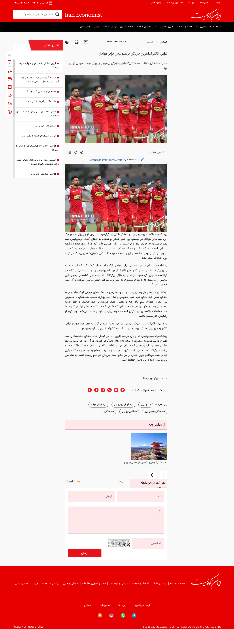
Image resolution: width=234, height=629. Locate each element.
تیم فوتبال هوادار (98, 404)
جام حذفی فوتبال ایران (154, 411)
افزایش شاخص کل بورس (42, 174)
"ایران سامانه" (20, 627)
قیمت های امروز (142, 605)
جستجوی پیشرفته (175, 2)
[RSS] (100, 615)
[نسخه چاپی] (67, 42)
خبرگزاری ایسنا (151, 378)
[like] (121, 482)
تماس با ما (204, 2)
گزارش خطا (70, 481)
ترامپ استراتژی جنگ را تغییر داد (39, 136)
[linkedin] (102, 390)
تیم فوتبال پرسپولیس (123, 404)
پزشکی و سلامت (109, 26)
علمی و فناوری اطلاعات (146, 26)
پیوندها (191, 2)
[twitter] (115, 390)
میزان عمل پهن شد (45, 126)
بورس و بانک (200, 26)
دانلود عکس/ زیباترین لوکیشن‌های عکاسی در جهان (145, 462)
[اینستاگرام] (111, 615)
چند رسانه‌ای (85, 26)
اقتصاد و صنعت (185, 26)
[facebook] (88, 390)
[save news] (76, 42)
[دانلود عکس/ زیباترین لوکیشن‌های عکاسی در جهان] (149, 446)
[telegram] (124, 390)
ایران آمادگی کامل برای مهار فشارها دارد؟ (39, 66)
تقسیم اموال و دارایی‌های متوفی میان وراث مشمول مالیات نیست (37, 162)
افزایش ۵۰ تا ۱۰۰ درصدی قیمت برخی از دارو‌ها (37, 148)
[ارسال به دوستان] (85, 42)
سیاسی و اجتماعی (167, 26)
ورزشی (96, 26)
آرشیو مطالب (156, 2)
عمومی (149, 42)
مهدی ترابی (146, 404)
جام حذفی (109, 411)
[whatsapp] (108, 390)
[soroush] (95, 390)
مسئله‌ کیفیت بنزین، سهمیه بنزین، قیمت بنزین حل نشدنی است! (39, 80)
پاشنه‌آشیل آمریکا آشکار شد (42, 102)
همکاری (87, 605)
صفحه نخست (215, 26)
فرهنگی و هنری (126, 26)
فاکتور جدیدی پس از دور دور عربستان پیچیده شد (37, 114)
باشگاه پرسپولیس (129, 411)
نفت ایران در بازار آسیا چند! (41, 92)
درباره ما (218, 2)
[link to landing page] (206, 14)
